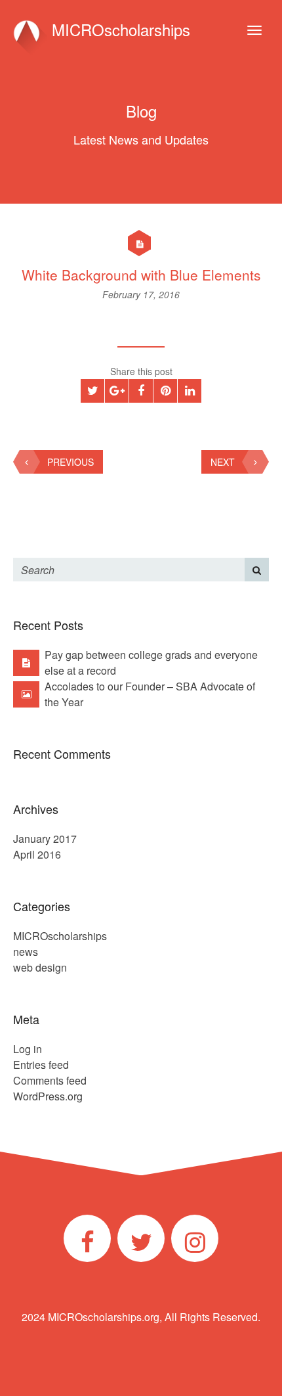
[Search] (257, 569)
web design (40, 967)
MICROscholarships (118, 29)
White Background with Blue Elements (141, 274)
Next (223, 461)
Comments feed (50, 1080)
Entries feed (41, 1064)
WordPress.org (48, 1096)
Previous (70, 461)
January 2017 (45, 838)
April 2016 (37, 854)
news (25, 951)
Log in (27, 1048)
